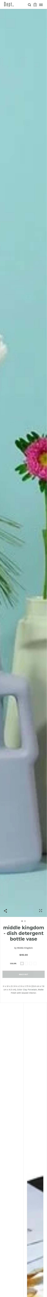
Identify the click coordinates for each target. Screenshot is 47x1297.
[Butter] (30, 963)
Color (13, 963)
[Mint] (35, 963)
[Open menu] (41, 4)
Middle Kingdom (25, 948)
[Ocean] (22, 963)
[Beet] (26, 963)
